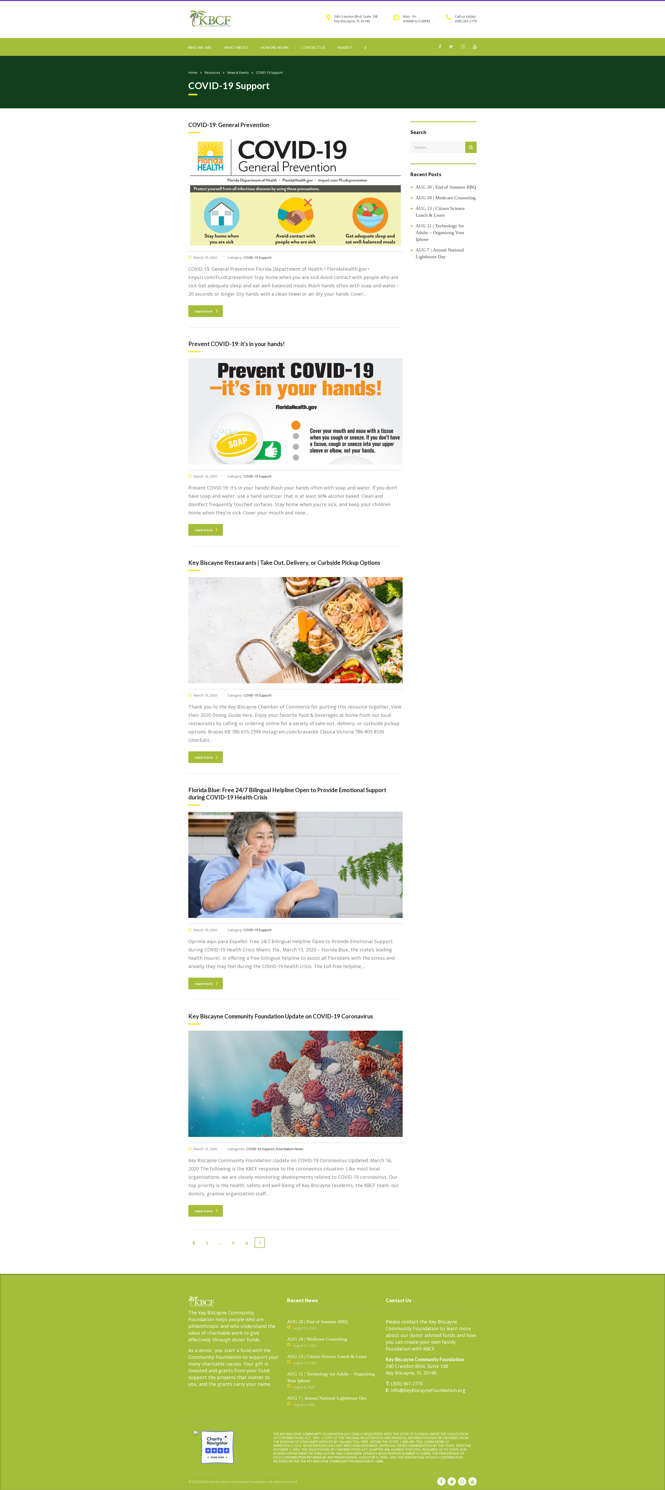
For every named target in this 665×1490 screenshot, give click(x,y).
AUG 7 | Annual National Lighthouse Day (440, 253)
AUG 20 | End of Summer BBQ (446, 187)
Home (192, 72)
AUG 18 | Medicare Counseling (446, 197)
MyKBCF (345, 47)
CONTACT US (313, 47)
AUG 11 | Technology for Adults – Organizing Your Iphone (440, 232)
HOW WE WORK (275, 47)
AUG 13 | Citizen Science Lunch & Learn (440, 212)
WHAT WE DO (236, 47)
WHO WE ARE (199, 47)
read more (203, 311)
